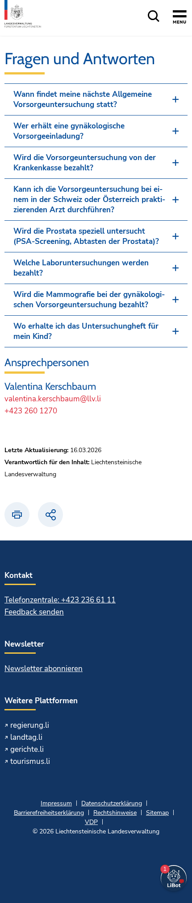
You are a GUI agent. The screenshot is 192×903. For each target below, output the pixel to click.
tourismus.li (30, 761)
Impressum (56, 803)
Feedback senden (34, 612)
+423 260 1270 (30, 411)
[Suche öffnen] (153, 17)
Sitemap (157, 812)
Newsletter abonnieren (43, 669)
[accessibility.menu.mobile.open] (180, 18)
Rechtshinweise (115, 812)
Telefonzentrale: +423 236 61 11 (60, 600)
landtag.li (26, 737)
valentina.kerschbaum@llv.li (52, 399)
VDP (91, 822)
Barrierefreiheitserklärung (49, 812)
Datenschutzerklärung (111, 803)
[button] (96, 99)
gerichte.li (27, 749)
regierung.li (29, 725)
